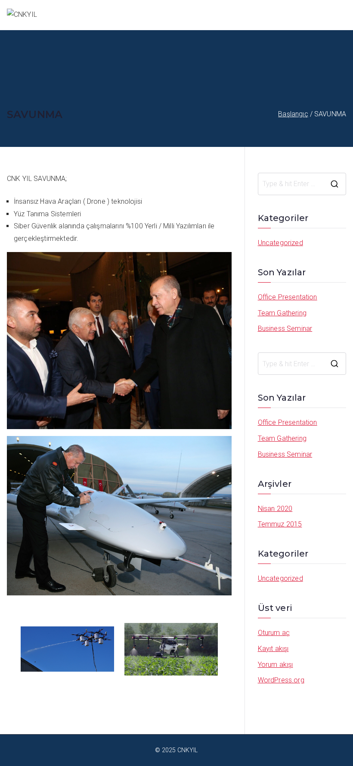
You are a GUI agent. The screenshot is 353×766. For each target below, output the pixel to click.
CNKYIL (248, 14)
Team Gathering (282, 313)
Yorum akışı (275, 664)
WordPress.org (281, 680)
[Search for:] (302, 184)
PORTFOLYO (289, 14)
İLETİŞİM (332, 14)
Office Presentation (287, 297)
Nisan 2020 (275, 508)
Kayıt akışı (273, 649)
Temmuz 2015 (280, 524)
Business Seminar (285, 328)
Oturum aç (274, 633)
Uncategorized (280, 243)
